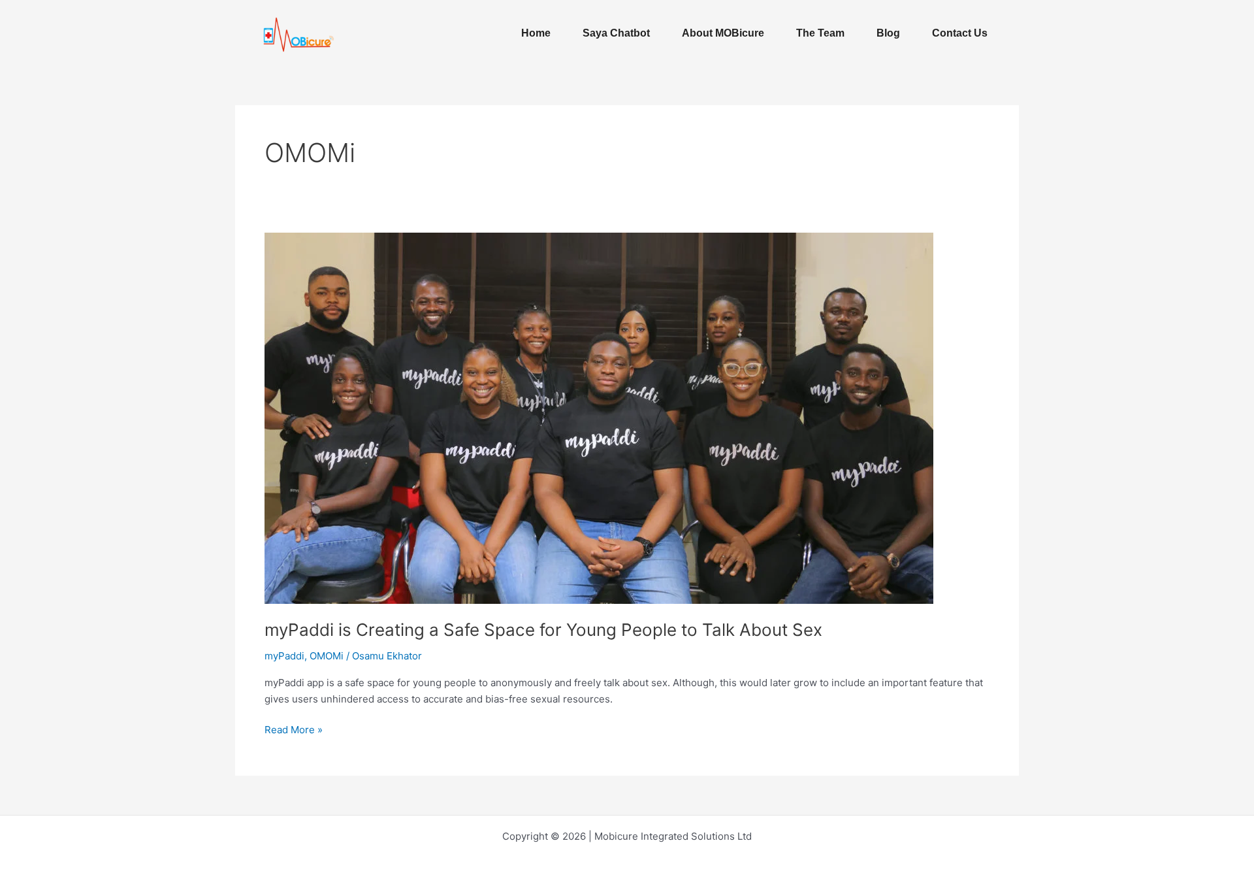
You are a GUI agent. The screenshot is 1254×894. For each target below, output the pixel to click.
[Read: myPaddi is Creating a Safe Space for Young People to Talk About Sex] (599, 417)
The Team (820, 33)
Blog (888, 33)
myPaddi (284, 656)
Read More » (294, 729)
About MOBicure (723, 33)
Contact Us (960, 33)
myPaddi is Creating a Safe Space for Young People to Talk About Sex (543, 630)
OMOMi (327, 656)
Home (536, 33)
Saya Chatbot (616, 33)
